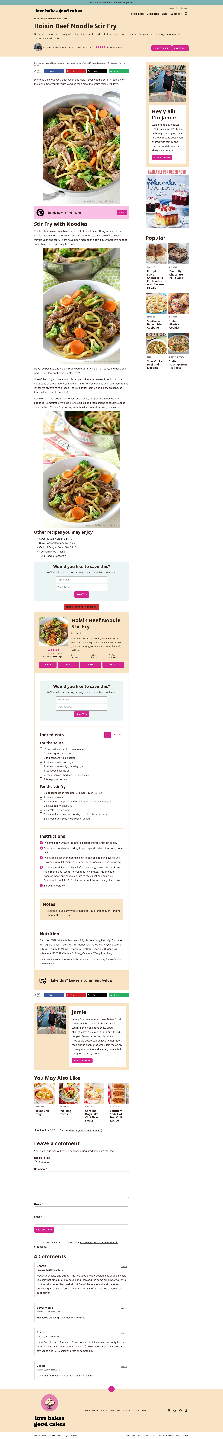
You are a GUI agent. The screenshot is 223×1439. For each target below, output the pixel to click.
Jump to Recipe (161, 48)
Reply (124, 1267)
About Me (173, 8)
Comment (41, 1169)
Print (113, 664)
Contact (184, 8)
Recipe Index (137, 14)
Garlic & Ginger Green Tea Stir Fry (58, 547)
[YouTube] (175, 1410)
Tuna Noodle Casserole (52, 555)
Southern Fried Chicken (52, 551)
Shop (165, 14)
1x (107, 734)
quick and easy (56, 244)
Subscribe (176, 14)
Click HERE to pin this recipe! (81, 607)
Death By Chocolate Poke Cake (176, 274)
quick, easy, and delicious (111, 368)
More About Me (82, 1060)
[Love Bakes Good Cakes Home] (58, 11)
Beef (65, 18)
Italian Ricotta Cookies (174, 324)
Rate (91, 664)
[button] (96, 47)
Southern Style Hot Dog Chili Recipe (116, 1115)
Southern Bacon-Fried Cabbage (155, 324)
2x (113, 734)
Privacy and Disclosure (155, 1435)
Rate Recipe (180, 48)
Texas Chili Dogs (43, 1112)
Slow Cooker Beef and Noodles (57, 543)
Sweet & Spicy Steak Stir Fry (55, 538)
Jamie (48, 47)
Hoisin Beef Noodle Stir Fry (75, 368)
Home (36, 18)
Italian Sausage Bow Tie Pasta (178, 364)
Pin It (122, 212)
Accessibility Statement (134, 1435)
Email (38, 1216)
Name (38, 1204)
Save (48, 664)
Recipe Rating (42, 1157)
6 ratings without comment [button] (85, 1130)
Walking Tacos (65, 1112)
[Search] (186, 14)
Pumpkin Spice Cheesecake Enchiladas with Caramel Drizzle (156, 279)
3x (120, 734)
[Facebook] (180, 1410)
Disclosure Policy (117, 63)
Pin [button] (68, 664)
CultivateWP (183, 1435)
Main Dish (57, 18)
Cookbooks (153, 14)
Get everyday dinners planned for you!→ (111, 2)
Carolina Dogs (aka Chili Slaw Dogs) (91, 1115)
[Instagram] (169, 1410)
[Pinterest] (186, 1410)
